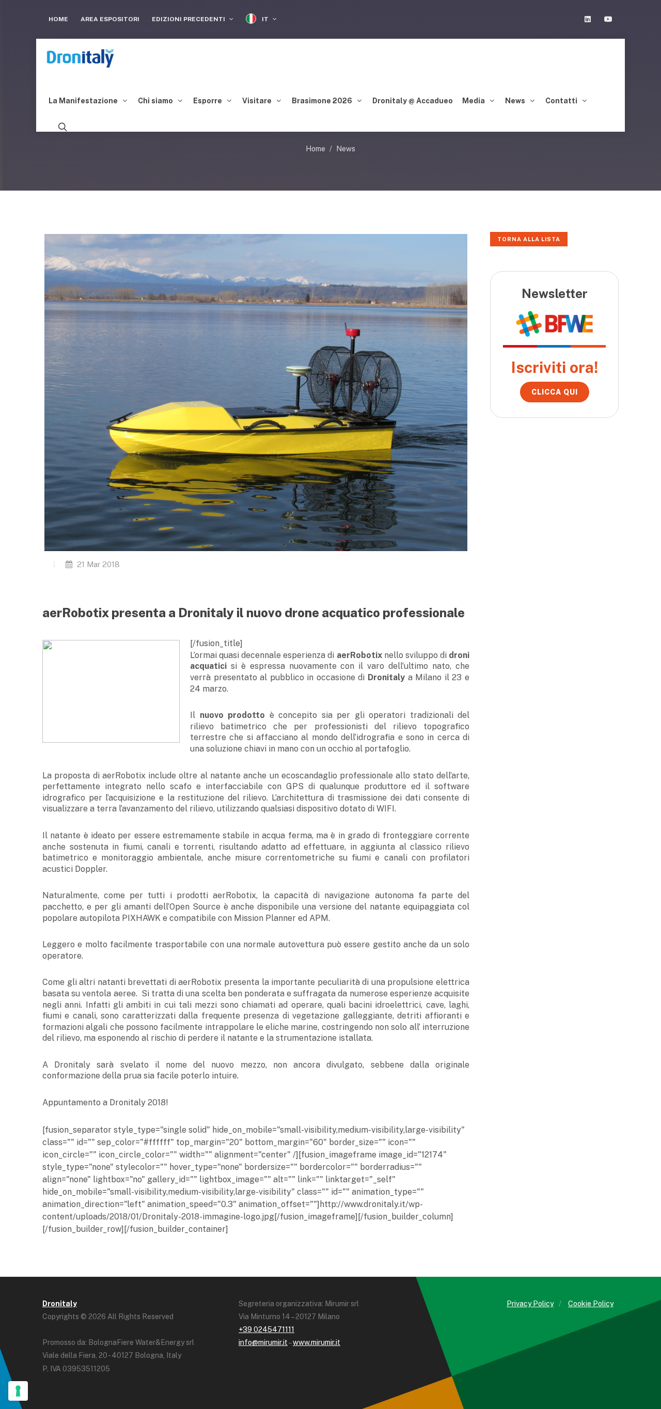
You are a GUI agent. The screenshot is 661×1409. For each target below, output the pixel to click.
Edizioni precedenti (189, 19)
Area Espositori (110, 19)
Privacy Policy (530, 1304)
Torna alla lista (528, 239)
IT (265, 19)
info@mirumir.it (263, 1342)
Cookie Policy (590, 1304)
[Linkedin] (587, 19)
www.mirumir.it (316, 1342)
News (345, 149)
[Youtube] (608, 19)
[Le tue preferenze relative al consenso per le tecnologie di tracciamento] (18, 1391)
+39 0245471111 (266, 1329)
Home (58, 19)
